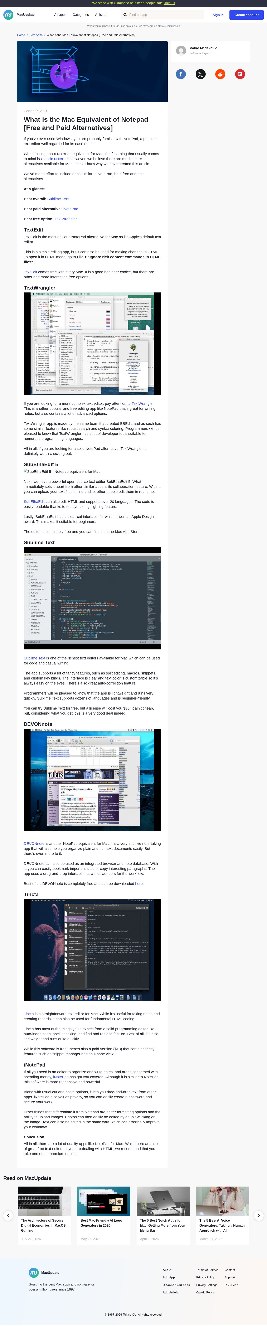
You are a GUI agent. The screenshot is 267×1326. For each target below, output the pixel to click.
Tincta (29, 1013)
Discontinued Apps (176, 1285)
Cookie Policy (205, 1292)
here (139, 883)
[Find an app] (125, 14)
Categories (81, 15)
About (167, 1270)
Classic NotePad (55, 158)
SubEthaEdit (34, 501)
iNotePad (70, 208)
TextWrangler (66, 218)
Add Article (170, 1292)
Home (21, 35)
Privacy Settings (206, 1285)
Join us (169, 3)
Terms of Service (207, 1270)
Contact (230, 1270)
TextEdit (30, 272)
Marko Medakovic (203, 48)
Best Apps (36, 35)
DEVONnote (34, 843)
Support (230, 1277)
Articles (100, 15)
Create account (246, 15)
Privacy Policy (205, 1277)
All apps (60, 15)
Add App (169, 1277)
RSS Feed (231, 1285)
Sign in (218, 15)
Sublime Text (58, 198)
